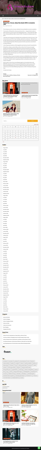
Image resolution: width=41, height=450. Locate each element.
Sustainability (24, 373)
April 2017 (5, 281)
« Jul (3, 141)
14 (25, 133)
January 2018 (5, 263)
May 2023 (5, 201)
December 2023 (6, 187)
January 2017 (5, 287)
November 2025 (6, 157)
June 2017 (5, 277)
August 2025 (5, 161)
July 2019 (5, 239)
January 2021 (5, 207)
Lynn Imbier (5, 25)
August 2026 (5, 147)
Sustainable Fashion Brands (20, 375)
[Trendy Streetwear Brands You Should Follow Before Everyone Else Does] (30, 88)
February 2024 (5, 183)
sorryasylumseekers (5, 386)
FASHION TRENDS (5, 365)
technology (35, 375)
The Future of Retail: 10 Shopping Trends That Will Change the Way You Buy (16, 337)
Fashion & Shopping (6, 21)
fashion (22, 363)
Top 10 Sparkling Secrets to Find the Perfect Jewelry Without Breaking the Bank (16, 343)
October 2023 (5, 191)
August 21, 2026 (29, 97)
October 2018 (5, 249)
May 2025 (5, 165)
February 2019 (5, 243)
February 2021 (5, 205)
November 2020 (6, 211)
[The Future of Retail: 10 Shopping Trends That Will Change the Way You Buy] (30, 398)
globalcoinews (4, 387)
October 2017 (5, 269)
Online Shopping (14, 369)
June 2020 (5, 221)
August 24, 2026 (10, 97)
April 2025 (5, 167)
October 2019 (5, 235)
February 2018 (5, 261)
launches (4, 367)
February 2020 (5, 229)
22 (30, 135)
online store (21, 369)
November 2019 (6, 233)
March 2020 (5, 227)
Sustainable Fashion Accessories (8, 375)
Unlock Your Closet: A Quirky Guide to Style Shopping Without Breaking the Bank (11, 114)
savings (11, 371)
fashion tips (35, 363)
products (36, 369)
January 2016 (5, 310)
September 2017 (6, 271)
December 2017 (6, 265)
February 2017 (5, 285)
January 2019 (5, 245)
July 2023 (5, 197)
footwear (11, 365)
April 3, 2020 (10, 25)
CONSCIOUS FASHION (6, 363)
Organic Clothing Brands (29, 369)
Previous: (11, 75)
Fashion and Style (6, 323)
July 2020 (5, 219)
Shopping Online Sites (7, 329)
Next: (33, 74)
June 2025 (5, 163)
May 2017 (5, 279)
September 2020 (6, 215)
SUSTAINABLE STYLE (29, 375)
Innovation (30, 365)
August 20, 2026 (10, 116)
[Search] (37, 16)
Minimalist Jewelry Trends (26, 367)
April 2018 (5, 257)
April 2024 (5, 179)
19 (15, 135)
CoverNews (22, 448)
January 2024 (5, 185)
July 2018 (5, 251)
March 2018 (5, 259)
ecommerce (17, 363)
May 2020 (5, 223)
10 (5, 133)
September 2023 (6, 193)
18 (10, 135)
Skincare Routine (34, 371)
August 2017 (5, 273)
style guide (5, 373)
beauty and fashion (6, 317)
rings (4, 371)
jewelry (35, 365)
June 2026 (5, 151)
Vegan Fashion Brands (7, 377)
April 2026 (5, 155)
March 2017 (5, 283)
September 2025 (6, 159)
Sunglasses (18, 373)
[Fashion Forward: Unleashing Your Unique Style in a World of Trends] (11, 398)
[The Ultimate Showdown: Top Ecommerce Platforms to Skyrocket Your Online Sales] (30, 416)
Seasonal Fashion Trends (18, 371)
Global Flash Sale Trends (22, 365)
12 (15, 133)
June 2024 (5, 175)
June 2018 (5, 253)
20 (20, 135)
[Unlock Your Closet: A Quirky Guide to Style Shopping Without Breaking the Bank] (11, 106)
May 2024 (5, 177)
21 (25, 135)
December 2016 (6, 289)
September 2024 (6, 171)
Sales (7, 371)
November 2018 (6, 247)
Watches (21, 377)
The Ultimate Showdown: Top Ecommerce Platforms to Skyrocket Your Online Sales (17, 341)
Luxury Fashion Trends (11, 367)
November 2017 (6, 267)
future (16, 365)
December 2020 (6, 209)
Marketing (18, 367)
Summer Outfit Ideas (11, 373)
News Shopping (5, 327)
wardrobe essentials (15, 377)
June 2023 (5, 199)
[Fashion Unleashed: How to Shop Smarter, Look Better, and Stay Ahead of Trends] (11, 88)
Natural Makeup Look (6, 369)
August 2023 (5, 195)
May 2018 (5, 255)
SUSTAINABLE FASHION (31, 373)
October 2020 (5, 213)
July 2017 (5, 275)
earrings (12, 363)
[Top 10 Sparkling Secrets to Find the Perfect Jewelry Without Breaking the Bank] (11, 434)
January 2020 (5, 231)
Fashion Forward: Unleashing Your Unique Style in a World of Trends (15, 335)
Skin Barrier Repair (26, 371)
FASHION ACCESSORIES (28, 363)
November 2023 (6, 189)
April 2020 (5, 225)
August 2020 (5, 217)
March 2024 (5, 181)
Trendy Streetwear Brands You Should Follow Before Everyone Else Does (30, 96)
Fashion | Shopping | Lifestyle (8, 321)
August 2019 (5, 237)
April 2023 (5, 203)
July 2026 (5, 149)
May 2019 (5, 241)
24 (5, 137)
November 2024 (6, 169)
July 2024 (5, 173)
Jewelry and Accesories (7, 325)
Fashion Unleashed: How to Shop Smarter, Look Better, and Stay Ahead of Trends (10, 96)
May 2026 (5, 153)
